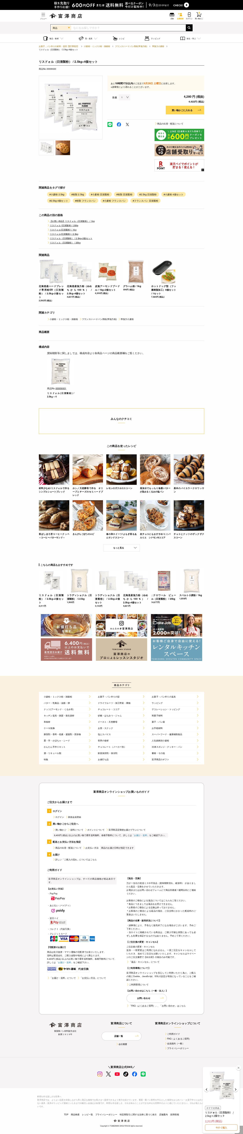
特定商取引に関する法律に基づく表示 (138, 1114)
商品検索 (75, 1114)
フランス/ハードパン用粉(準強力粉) (131, 46)
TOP (66, 1114)
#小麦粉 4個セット (173, 194)
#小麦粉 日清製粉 (100, 194)
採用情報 (174, 1114)
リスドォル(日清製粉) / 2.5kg (64, 234)
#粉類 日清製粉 (124, 194)
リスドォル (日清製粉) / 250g (64, 225)
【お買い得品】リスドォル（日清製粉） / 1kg (72, 221)
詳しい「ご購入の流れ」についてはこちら (76, 859)
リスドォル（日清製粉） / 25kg (65, 242)
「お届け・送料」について (63, 977)
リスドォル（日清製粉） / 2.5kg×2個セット (71, 238)
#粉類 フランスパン (85, 200)
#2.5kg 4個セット (58, 200)
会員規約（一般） (175, 1043)
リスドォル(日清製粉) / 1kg (63, 229)
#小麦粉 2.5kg (56, 194)
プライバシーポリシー (178, 1048)
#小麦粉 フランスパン (114, 200)
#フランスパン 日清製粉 (145, 200)
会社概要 (123, 1044)
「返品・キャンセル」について (144, 961)
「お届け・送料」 (140, 835)
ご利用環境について (139, 984)
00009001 (61, 388)
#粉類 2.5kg (77, 194)
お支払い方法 (92, 847)
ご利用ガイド (173, 1033)
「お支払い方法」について (93, 977)
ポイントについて (96, 829)
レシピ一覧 (87, 1114)
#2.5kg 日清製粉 (148, 194)
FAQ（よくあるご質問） (179, 1038)
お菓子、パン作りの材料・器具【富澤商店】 (59, 46)
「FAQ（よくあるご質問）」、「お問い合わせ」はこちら (157, 1005)
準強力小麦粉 (158, 46)
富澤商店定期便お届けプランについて (127, 829)
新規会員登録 (74, 817)
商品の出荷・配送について (170, 123)
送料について (76, 829)
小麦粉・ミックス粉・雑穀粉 (97, 46)
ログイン (59, 817)
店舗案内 (163, 1114)
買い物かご (60, 829)
